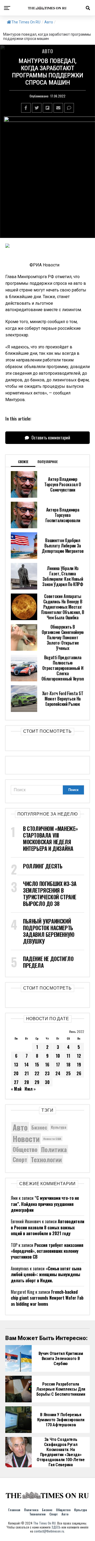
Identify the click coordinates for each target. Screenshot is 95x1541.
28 (26, 1082)
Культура (58, 1127)
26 (79, 1073)
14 (26, 1064)
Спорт (20, 1159)
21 (27, 1073)
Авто (48, 22)
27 (16, 1082)
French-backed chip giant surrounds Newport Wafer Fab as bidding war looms (47, 1298)
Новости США (52, 1138)
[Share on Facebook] (26, 108)
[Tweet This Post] (36, 108)
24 (57, 1073)
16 (47, 1064)
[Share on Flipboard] (47, 108)
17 (58, 1064)
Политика (54, 1149)
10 (58, 1056)
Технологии (46, 1159)
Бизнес (39, 1127)
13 (16, 1064)
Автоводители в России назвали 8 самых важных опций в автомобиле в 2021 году (47, 1227)
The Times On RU (25, 22)
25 (68, 1073)
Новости (26, 1138)
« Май (16, 1089)
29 (37, 1082)
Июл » (30, 1089)
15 (37, 1064)
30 (47, 1082)
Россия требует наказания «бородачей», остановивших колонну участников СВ (47, 1251)
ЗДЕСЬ (56, 1527)
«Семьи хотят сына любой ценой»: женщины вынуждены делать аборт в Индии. (46, 1274)
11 (68, 1056)
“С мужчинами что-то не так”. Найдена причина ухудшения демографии (45, 1204)
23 (47, 1073)
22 (37, 1073)
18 (68, 1064)
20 (16, 1073)
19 (79, 1064)
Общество (25, 1149)
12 (79, 1056)
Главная (14, 1509)
